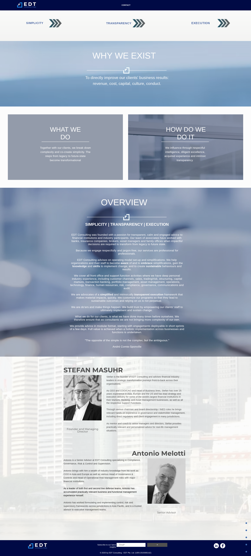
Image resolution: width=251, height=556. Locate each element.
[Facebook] (222, 545)
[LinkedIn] (216, 545)
